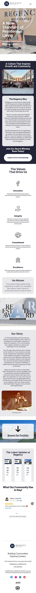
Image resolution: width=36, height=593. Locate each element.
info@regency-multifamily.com (18, 564)
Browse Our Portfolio (18, 435)
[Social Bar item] (11, 577)
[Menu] (30, 4)
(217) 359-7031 (18, 566)
